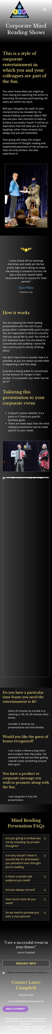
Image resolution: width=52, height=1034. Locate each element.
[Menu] (45, 9)
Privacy (26, 1026)
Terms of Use (13, 1026)
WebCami (37, 1029)
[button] (26, 842)
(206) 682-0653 (26, 994)
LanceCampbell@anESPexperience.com (26, 1001)
